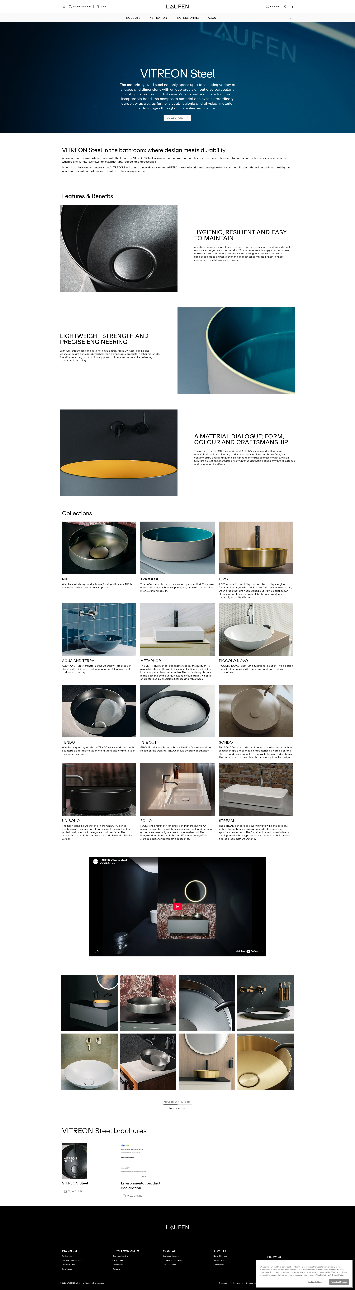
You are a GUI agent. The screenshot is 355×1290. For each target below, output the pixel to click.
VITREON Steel (68, 1265)
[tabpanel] (177, 77)
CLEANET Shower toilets (73, 1260)
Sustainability (219, 1260)
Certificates (117, 1260)
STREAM (226, 820)
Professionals (187, 17)
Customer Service (170, 1256)
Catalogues (67, 1269)
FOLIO (146, 820)
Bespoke (116, 1269)
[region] (304, 1274)
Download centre (120, 1256)
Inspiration (158, 17)
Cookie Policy (338, 1275)
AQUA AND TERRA (78, 660)
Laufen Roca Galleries (172, 1260)
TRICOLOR (149, 579)
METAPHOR (150, 660)
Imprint (236, 1283)
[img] (99, 548)
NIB (65, 579)
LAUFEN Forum (169, 1265)
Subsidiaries (218, 1265)
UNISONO (71, 820)
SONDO (226, 742)
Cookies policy (252, 1283)
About (213, 17)
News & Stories (220, 1256)
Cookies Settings (315, 1282)
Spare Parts (117, 1265)
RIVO (223, 579)
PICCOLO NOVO (233, 660)
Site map (223, 1283)
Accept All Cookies (339, 1282)
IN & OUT (148, 742)
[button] (289, 17)
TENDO (68, 742)
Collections (175, 118)
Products (132, 17)
